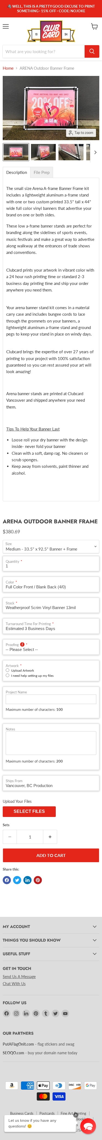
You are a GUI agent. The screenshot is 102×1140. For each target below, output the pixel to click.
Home (8, 68)
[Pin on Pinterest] (38, 880)
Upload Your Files (17, 801)
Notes (10, 729)
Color (10, 582)
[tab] (16, 172)
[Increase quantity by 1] (50, 837)
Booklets (83, 1119)
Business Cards (21, 1113)
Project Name (16, 692)
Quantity (12, 562)
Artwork (12, 666)
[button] (88, 1126)
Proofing (12, 645)
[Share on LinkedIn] (27, 880)
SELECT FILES (29, 811)
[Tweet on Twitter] (17, 880)
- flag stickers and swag (38, 1044)
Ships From (14, 781)
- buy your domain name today (40, 1052)
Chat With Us (14, 983)
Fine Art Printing (73, 1113)
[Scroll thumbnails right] (94, 152)
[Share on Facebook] (7, 880)
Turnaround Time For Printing (28, 624)
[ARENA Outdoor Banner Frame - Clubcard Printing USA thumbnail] (16, 152)
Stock (10, 603)
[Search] (92, 51)
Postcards (47, 1113)
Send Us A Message (19, 976)
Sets (6, 825)
